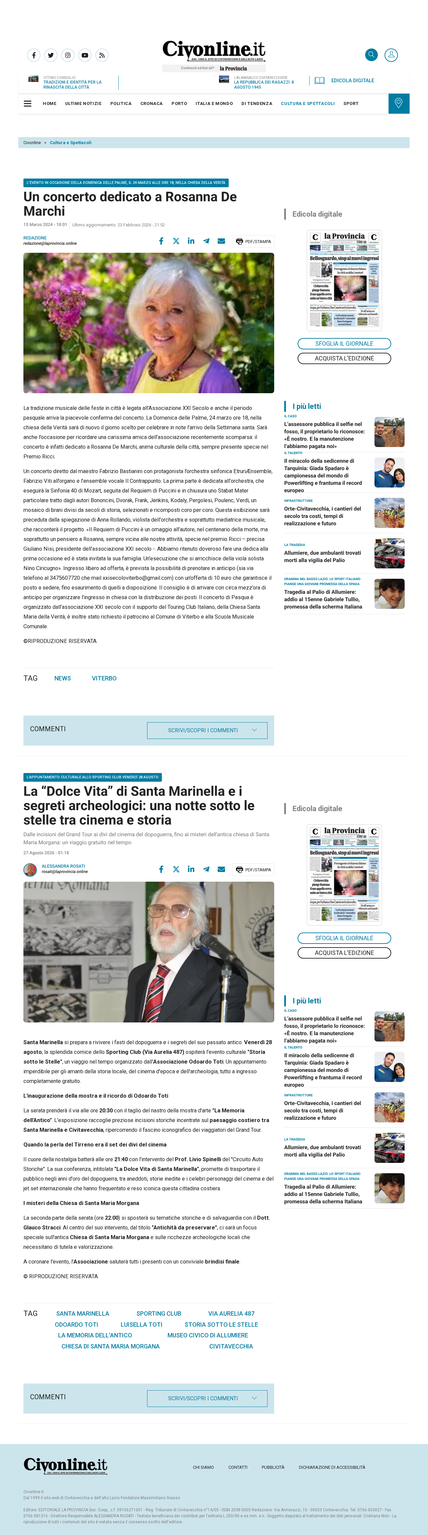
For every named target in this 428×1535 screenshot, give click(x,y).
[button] (391, 55)
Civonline (32, 142)
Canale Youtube (85, 55)
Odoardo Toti (76, 1324)
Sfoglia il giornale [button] (344, 343)
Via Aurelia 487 (231, 1313)
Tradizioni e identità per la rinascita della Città (72, 85)
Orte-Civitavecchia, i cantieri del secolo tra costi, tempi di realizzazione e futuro (322, 516)
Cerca (371, 55)
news (63, 678)
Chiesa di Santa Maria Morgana (111, 1346)
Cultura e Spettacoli (71, 142)
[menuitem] (49, 104)
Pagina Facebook (33, 55)
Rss (102, 55)
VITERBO (104, 678)
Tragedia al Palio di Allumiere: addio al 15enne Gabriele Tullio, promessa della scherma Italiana (323, 599)
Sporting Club (158, 1313)
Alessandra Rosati (63, 866)
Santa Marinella (82, 1313)
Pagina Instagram (68, 55)
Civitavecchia (231, 1346)
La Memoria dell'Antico (95, 1335)
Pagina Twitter (51, 55)
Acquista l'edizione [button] (344, 358)
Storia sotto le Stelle (221, 1324)
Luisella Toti (142, 1324)
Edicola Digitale (352, 81)
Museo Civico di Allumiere (208, 1335)
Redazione (35, 238)
